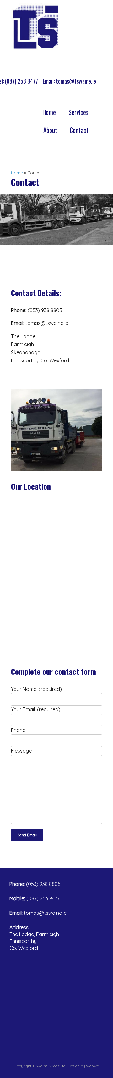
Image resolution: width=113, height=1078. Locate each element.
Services (78, 112)
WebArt (92, 1066)
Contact (79, 130)
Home (49, 112)
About (50, 130)
